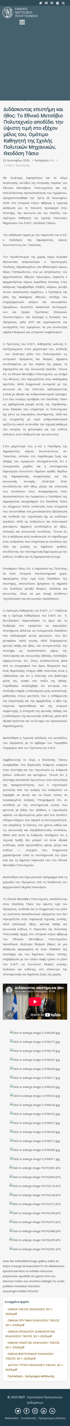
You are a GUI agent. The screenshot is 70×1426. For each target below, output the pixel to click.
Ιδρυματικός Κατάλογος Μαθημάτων (43, 68)
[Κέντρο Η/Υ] (46, 3)
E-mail (8, 165)
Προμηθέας (26, 52)
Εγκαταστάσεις (29, 35)
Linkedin (52, 1411)
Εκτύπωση (22, 165)
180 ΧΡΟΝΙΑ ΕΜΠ (31, 54)
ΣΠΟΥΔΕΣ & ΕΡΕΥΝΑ (33, 57)
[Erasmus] (58, 3)
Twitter (18, 1411)
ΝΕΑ (22, 40)
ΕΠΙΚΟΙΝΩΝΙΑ (28, 93)
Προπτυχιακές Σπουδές (35, 63)
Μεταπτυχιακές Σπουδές (35, 65)
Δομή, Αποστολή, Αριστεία (36, 29)
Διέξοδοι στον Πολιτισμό (35, 91)
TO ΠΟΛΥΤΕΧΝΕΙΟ (31, 26)
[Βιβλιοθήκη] (40, 3)
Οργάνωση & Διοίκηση (33, 38)
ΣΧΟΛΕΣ (24, 77)
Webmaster (12, 1418)
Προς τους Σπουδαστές (35, 85)
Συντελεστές (28, 1418)
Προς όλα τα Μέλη (31, 82)
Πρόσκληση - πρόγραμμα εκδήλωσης (31, 1376)
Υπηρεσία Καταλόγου (33, 99)
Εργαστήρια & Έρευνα (33, 74)
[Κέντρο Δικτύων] (52, 3)
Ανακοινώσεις (28, 43)
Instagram (35, 1411)
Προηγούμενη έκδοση (51, 1418)
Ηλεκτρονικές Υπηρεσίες (35, 88)
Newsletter (26, 46)
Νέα (51, 160)
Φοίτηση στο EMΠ (31, 60)
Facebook (26, 1411)
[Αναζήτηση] (63, 3)
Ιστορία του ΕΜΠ (30, 32)
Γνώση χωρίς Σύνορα (33, 71)
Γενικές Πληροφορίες (33, 96)
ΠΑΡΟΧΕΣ (26, 79)
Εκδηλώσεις (27, 49)
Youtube (44, 1411)
